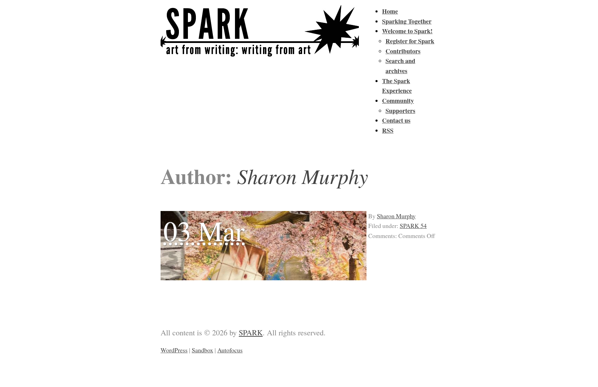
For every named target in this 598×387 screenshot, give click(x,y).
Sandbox (202, 350)
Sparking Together (407, 21)
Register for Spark (410, 40)
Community (398, 100)
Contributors (403, 50)
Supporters (400, 110)
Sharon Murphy (396, 216)
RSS (387, 130)
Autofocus (230, 350)
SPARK (251, 332)
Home (390, 11)
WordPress (174, 350)
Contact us (396, 120)
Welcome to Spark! (407, 30)
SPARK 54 (413, 225)
